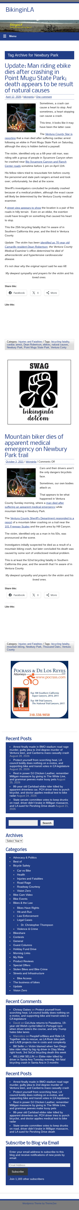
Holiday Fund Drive (24, 949)
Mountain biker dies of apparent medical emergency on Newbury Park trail (36, 446)
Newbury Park (14, 347)
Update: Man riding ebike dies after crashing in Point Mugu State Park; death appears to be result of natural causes (39, 78)
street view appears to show (24, 207)
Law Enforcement (27, 915)
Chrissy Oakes (22, 1009)
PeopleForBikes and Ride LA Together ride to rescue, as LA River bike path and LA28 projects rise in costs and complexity (38, 1039)
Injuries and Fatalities (30, 341)
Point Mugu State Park (36, 347)
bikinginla (28, 96)
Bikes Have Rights (28, 907)
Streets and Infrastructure (28, 973)
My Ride (18, 957)
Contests (18, 937)
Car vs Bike (24, 870)
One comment (44, 96)
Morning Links (21, 953)
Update (17, 986)
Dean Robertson (32, 344)
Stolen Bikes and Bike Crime (30, 969)
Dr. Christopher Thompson (37, 924)
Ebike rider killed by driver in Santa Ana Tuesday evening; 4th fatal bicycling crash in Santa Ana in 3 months (37, 1059)
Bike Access (24, 978)
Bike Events (20, 898)
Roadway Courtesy (28, 886)
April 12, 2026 (13, 96)
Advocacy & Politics (25, 857)
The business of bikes (26, 982)
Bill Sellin (18, 1046)
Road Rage (24, 882)
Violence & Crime (27, 928)
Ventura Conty (59, 347)
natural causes (60, 344)
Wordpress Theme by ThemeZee (39, 1203)
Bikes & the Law (23, 902)
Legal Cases (24, 919)
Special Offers (21, 965)
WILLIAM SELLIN (23, 1056)
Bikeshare (19, 932)
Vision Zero (24, 890)
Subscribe (18, 1171)
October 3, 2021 (15, 461)
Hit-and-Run (24, 911)
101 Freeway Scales (17, 526)
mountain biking (15, 646)
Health (21, 874)
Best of (17, 861)
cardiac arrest (14, 344)
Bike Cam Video (23, 894)
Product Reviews (23, 961)
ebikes (46, 344)
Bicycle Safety (21, 865)
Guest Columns (22, 945)
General (18, 941)
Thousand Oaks (52, 646)
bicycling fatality (60, 341)
